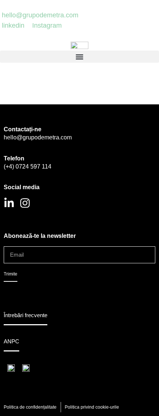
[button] (79, 57)
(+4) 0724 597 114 (27, 166)
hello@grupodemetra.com (38, 137)
